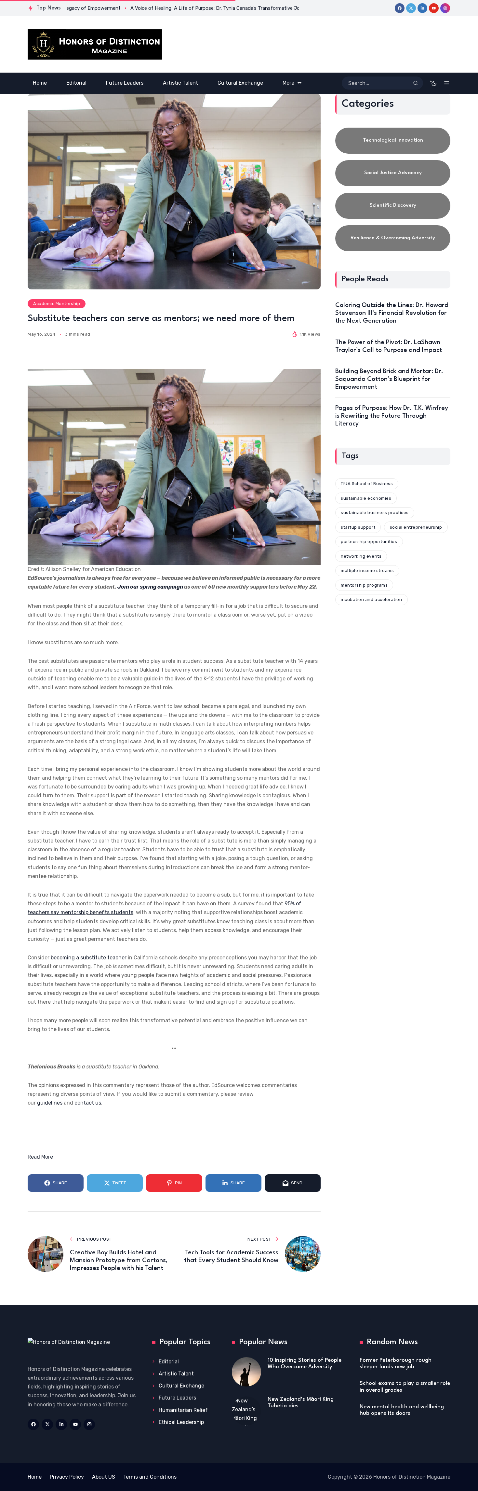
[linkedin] (422, 8)
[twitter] (411, 8)
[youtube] (434, 8)
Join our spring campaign (150, 587)
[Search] (415, 83)
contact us (87, 1103)
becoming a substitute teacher (88, 958)
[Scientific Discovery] (392, 206)
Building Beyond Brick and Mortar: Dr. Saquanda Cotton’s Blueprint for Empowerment (389, 379)
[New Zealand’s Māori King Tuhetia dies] (246, 1411)
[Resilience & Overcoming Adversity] (392, 238)
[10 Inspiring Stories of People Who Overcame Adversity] (246, 1371)
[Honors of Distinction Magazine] (95, 44)
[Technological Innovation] (392, 141)
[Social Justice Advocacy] (392, 173)
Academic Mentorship (56, 303)
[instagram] (445, 8)
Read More (40, 1157)
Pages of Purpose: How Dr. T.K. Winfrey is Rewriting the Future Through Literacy (391, 416)
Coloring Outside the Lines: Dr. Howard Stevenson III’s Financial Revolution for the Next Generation (391, 313)
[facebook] (400, 8)
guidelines (49, 1103)
